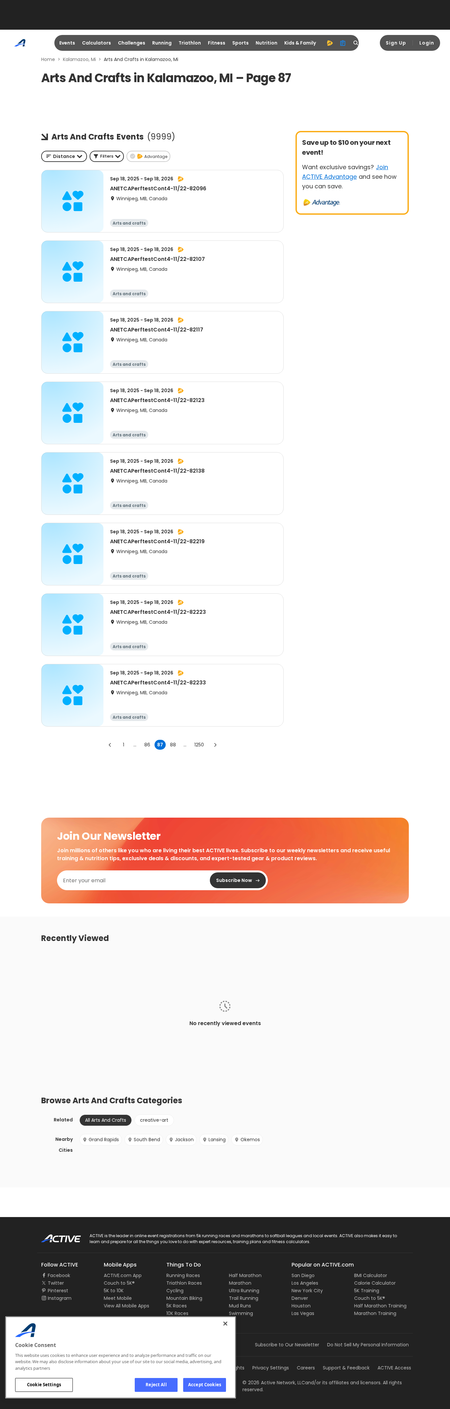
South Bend (147, 1139)
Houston (301, 1305)
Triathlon (190, 43)
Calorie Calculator (375, 1283)
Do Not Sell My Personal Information (368, 1344)
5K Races (176, 1305)
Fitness (216, 43)
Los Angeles (305, 1283)
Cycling (174, 1290)
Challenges (131, 43)
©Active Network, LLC (273, 1382)
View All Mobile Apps (126, 1305)
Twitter (56, 1283)
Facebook (59, 1275)
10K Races (177, 1313)
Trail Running (243, 1298)
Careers (306, 1367)
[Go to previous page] (110, 745)
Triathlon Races (184, 1283)
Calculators (96, 43)
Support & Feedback (346, 1367)
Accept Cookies (204, 1385)
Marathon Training (375, 1313)
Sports (240, 43)
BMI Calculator (370, 1275)
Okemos (250, 1139)
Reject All (156, 1385)
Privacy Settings (270, 1367)
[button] (107, 156)
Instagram (59, 1298)
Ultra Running (244, 1290)
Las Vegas (303, 1313)
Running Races (183, 1275)
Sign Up (396, 43)
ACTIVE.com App (123, 1275)
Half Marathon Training (380, 1305)
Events (67, 43)
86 (147, 744)
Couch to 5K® (119, 1283)
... (134, 744)
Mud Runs (240, 1305)
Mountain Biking (184, 1298)
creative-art (154, 1120)
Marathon (240, 1283)
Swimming (241, 1313)
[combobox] (64, 156)
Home (48, 59)
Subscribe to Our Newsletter (287, 1344)
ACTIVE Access (394, 1367)
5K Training (366, 1290)
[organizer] (343, 43)
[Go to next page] (215, 745)
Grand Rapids (104, 1139)
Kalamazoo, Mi (79, 59)
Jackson (184, 1139)
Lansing (217, 1139)
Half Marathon (245, 1275)
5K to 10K (114, 1290)
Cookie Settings (44, 1385)
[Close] (225, 1323)
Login (426, 43)
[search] (356, 43)
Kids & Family (300, 43)
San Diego (303, 1275)
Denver (300, 1298)
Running (162, 43)
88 (173, 744)
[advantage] (330, 43)
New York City (307, 1290)
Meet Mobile (118, 1298)
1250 (199, 744)
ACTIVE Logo (55, 1236)
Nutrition (266, 43)
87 (160, 744)
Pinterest (58, 1290)
